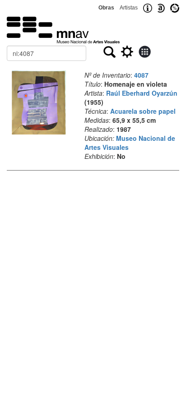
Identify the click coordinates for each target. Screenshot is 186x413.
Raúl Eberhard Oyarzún (141, 92)
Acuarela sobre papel (143, 111)
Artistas (129, 8)
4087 (141, 74)
